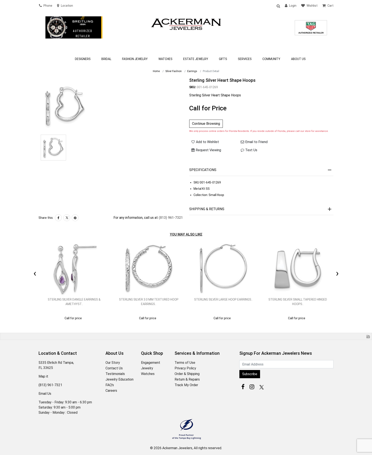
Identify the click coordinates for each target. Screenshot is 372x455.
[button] (278, 5)
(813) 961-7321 (171, 218)
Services (245, 59)
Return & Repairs (187, 379)
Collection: (201, 195)
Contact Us (114, 368)
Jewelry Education (119, 379)
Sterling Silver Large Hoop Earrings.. (223, 299)
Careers (111, 391)
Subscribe (249, 374)
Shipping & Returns (206, 209)
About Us (298, 59)
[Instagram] (251, 386)
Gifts (223, 59)
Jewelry (147, 368)
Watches (165, 59)
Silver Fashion (173, 71)
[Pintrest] (75, 217)
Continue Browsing (206, 124)
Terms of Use (185, 363)
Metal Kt (199, 188)
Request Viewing (208, 150)
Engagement (150, 363)
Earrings (192, 71)
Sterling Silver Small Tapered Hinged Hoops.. (297, 302)
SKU (196, 182)
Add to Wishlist (207, 142)
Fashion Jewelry (135, 59)
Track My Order (186, 385)
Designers (83, 59)
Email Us (45, 394)
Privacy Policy (185, 368)
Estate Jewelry (195, 59)
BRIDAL (106, 59)
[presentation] (34, 268)
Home (156, 71)
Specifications (202, 170)
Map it (43, 376)
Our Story (112, 363)
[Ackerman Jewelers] (186, 23)
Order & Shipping (187, 374)
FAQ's (109, 385)
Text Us (251, 150)
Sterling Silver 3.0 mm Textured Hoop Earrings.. (148, 302)
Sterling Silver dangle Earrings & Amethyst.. (74, 302)
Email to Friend (256, 142)
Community (271, 59)
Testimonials (115, 374)
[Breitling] (73, 33)
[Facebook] (58, 217)
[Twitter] (66, 217)
